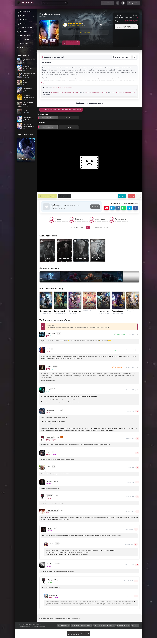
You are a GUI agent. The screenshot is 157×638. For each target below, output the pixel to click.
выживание (69, 88)
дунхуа (55, 88)
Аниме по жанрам (26, 27)
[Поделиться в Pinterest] (106, 208)
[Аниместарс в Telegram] (123, 3)
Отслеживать (126, 26)
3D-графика (61, 88)
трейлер (105, 24)
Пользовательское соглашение (82, 625)
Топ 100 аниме (24, 39)
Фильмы (23, 23)
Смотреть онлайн (73, 43)
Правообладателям (123, 625)
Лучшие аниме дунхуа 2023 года (125, 92)
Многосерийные (25, 35)
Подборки (23, 31)
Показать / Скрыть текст (51, 424)
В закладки (66, 196)
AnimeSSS (42, 618)
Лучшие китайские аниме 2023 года (96, 92)
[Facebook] (135, 208)
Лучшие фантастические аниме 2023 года (64, 92)
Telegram (95, 206)
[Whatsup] (123, 208)
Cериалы (50, 618)
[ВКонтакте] (117, 208)
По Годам (23, 47)
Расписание (24, 43)
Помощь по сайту (63, 625)
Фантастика (133, 20)
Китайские (23, 19)
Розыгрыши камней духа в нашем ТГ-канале (76, 633)
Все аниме (135, 625)
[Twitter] (129, 208)
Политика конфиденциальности (104, 625)
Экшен (127, 20)
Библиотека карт (25, 12)
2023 (136, 17)
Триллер (128, 22)
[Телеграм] (112, 208)
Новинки (23, 15)
